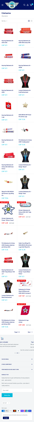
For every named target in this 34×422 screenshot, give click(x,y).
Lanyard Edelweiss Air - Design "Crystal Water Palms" (25, 271)
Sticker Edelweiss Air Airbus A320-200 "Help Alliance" (25, 212)
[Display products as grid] (29, 21)
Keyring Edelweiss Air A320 (7, 91)
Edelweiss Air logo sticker (24, 321)
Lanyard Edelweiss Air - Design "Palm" (25, 192)
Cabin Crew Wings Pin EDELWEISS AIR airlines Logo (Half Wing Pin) (25, 245)
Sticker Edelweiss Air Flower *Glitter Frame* (8, 219)
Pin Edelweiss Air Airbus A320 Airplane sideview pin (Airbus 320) (8, 245)
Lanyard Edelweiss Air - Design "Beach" (25, 165)
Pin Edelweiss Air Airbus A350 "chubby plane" (25, 141)
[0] (31, 5)
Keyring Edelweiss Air (7, 65)
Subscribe (7, 395)
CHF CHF (5, 403)
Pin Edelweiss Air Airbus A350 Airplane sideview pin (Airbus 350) (8, 322)
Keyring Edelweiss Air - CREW (25, 66)
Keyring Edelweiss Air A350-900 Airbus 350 (24, 41)
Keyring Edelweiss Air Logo (7, 116)
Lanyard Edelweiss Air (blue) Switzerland (8, 296)
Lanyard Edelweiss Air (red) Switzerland (25, 91)
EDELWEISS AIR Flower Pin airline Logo (25, 115)
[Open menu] (2, 5)
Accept (6, 418)
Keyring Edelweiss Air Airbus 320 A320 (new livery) (8, 166)
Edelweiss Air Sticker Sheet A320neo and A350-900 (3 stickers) (25, 291)
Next (29, 332)
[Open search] (24, 5)
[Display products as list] (31, 21)
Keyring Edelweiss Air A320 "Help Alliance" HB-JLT (8, 271)
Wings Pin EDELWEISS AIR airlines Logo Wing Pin (8, 193)
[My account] (27, 5)
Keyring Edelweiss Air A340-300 (7, 41)
